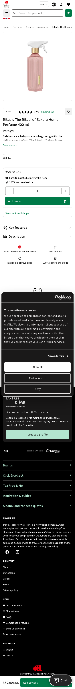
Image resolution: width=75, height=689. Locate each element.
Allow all (38, 367)
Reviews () (47, 111)
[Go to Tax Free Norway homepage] (6, 4)
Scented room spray (37, 27)
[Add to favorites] (68, 111)
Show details (56, 356)
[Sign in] (61, 4)
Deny (38, 389)
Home (6, 27)
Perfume (17, 27)
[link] (68, 13)
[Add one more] (64, 191)
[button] (10, 145)
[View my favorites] (68, 4)
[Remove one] (10, 191)
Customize (35, 378)
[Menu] (6, 13)
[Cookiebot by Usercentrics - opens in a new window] (55, 297)
